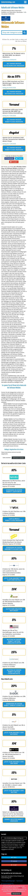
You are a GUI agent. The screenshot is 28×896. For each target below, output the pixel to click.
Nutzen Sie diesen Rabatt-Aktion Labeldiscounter (14, 641)
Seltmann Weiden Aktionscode (13, 93)
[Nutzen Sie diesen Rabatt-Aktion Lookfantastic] (14, 659)
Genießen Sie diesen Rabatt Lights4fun (14, 491)
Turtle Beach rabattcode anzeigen (14, 519)
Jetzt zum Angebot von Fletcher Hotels (14, 579)
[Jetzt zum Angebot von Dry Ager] (14, 749)
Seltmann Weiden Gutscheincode (12, 65)
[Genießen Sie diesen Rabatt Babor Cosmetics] (14, 693)
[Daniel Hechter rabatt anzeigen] (14, 808)
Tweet (19, 158)
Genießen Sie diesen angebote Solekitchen (14, 548)
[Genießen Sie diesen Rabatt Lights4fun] (14, 477)
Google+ (14, 162)
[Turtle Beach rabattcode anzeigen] (14, 508)
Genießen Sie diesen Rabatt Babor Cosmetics (14, 704)
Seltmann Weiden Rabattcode (13, 121)
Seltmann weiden (18, 458)
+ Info (24, 12)
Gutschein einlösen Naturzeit (14, 610)
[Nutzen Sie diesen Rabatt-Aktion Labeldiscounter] (14, 627)
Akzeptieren (16, 893)
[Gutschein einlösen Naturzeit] (14, 596)
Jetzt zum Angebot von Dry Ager (14, 762)
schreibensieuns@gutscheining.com (14, 838)
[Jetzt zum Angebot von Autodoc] (14, 721)
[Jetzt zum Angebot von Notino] (14, 779)
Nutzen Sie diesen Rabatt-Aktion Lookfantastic (14, 671)
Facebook (9, 158)
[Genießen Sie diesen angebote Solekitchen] (14, 536)
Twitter (14, 857)
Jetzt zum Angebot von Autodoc (14, 733)
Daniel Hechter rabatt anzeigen (14, 820)
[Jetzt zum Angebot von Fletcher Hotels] (14, 565)
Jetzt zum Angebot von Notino (14, 791)
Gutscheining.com (8, 2)
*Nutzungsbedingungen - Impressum (12, 881)
